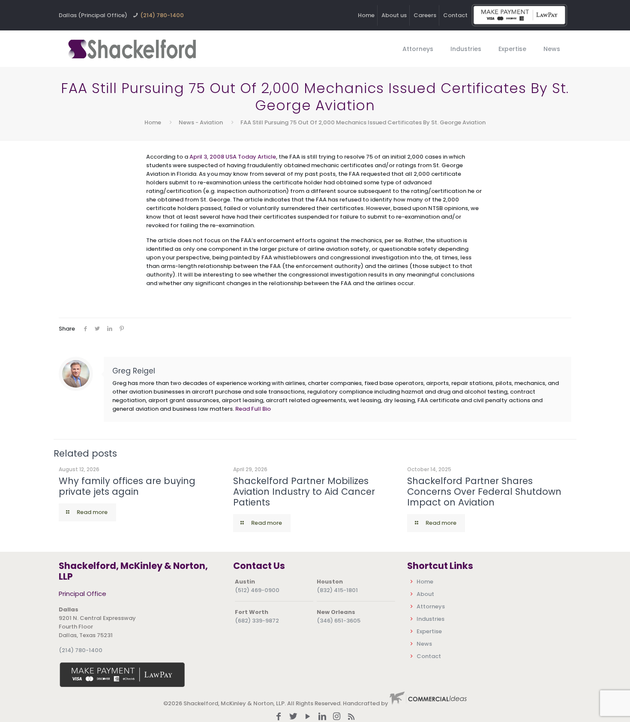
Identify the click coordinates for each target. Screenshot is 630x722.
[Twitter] (293, 717)
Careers (425, 15)
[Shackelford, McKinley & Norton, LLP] (131, 48)
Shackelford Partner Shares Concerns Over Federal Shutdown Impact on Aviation (484, 491)
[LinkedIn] (322, 717)
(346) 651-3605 (338, 621)
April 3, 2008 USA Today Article (232, 157)
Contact (455, 15)
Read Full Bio (253, 409)
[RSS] (351, 717)
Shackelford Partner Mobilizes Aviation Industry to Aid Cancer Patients (304, 491)
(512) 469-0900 (257, 590)
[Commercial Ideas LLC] (428, 703)
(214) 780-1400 (162, 15)
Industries (430, 619)
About (425, 594)
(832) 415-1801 (337, 590)
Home (366, 15)
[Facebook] (279, 717)
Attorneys (431, 606)
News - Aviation (201, 122)
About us (394, 15)
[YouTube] (308, 717)
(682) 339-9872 (257, 621)
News (424, 644)
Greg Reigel (133, 371)
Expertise (429, 631)
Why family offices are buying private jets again (127, 486)
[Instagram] (337, 717)
